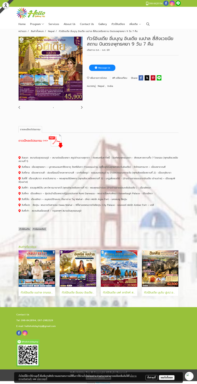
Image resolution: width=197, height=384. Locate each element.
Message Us (104, 67)
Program (36, 24)
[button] (148, 24)
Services (53, 24)
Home (22, 24)
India (110, 86)
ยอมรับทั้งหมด (167, 377)
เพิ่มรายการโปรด (98, 78)
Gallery (102, 24)
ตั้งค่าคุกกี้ (151, 377)
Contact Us (87, 24)
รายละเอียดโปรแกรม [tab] (30, 129)
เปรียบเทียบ (121, 78)
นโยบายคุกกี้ (42, 379)
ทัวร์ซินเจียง (118, 24)
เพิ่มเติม (134, 24)
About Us (69, 24)
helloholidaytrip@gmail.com (40, 326)
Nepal (101, 86)
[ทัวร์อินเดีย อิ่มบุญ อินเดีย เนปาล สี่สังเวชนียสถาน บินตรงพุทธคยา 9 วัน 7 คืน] (50, 69)
